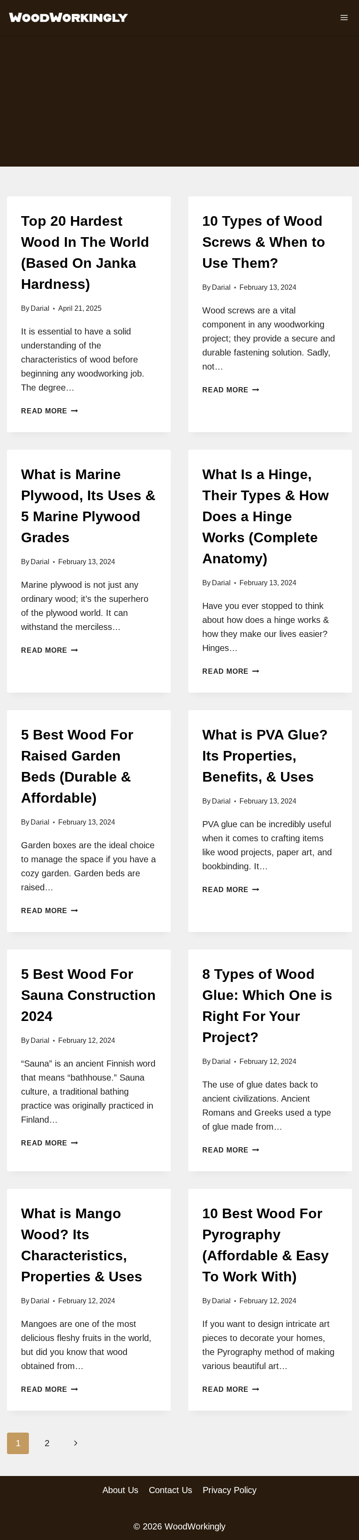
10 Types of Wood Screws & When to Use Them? (263, 242)
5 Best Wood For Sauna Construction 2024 (88, 995)
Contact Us (170, 1490)
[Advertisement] (179, 100)
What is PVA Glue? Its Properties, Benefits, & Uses (265, 756)
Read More (49, 411)
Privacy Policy (230, 1490)
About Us (120, 1490)
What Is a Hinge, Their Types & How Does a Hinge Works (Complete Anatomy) (265, 516)
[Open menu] (344, 17)
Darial (40, 308)
